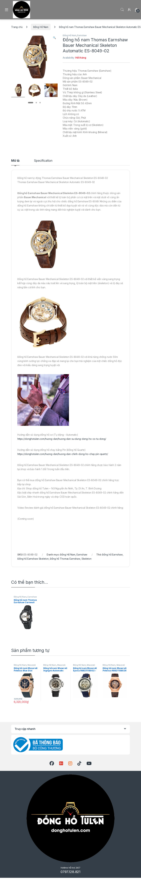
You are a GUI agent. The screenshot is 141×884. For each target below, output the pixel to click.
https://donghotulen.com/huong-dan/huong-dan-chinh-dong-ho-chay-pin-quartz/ (62, 454)
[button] (54, 38)
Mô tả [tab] (15, 160)
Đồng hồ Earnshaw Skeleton (33, 558)
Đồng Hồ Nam (40, 26)
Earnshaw (82, 35)
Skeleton (86, 558)
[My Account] (129, 10)
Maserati (32, 665)
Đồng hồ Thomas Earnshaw (65, 558)
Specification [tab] (43, 160)
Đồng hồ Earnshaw (112, 554)
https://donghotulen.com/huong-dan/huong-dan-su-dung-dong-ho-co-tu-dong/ (61, 438)
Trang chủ (17, 26)
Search (122, 10)
